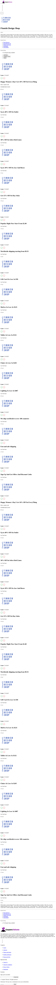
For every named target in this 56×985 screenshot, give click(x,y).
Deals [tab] (5, 57)
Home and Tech (6, 10)
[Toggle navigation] (1, 3)
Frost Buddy (6, 47)
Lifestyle (5, 6)
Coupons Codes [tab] (7, 56)
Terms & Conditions (7, 964)
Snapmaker (5, 46)
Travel (4, 5)
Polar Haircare (6, 42)
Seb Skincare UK (7, 43)
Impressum (5, 969)
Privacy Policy (6, 967)
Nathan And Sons (7, 44)
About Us (5, 962)
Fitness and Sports (7, 7)
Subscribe (16, 977)
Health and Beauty (7, 9)
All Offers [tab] (6, 55)
